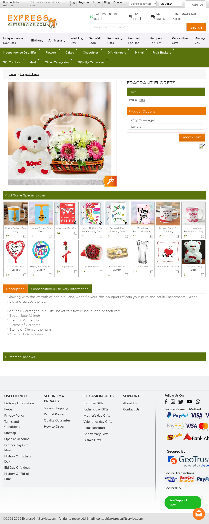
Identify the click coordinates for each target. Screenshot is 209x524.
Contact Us (131, 409)
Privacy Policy (14, 415)
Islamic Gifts (92, 440)
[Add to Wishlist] (201, 146)
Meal (32, 62)
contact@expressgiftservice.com (119, 519)
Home (12, 74)
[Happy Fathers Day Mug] (16, 213)
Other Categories (57, 62)
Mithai (139, 52)
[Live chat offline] (199, 514)
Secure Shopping (56, 408)
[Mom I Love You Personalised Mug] (194, 213)
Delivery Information (19, 403)
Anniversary (56, 40)
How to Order (54, 426)
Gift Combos (11, 62)
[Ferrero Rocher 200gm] (117, 251)
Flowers (51, 52)
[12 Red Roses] (92, 251)
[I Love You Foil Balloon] (16, 251)
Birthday (37, 40)
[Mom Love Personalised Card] (143, 213)
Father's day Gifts (95, 409)
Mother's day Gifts (96, 415)
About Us (130, 403)
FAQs (8, 409)
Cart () (197, 4)
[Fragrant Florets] (109, 181)
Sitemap (10, 433)
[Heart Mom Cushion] (168, 251)
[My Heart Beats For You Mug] (168, 213)
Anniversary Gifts (95, 434)
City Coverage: (143, 120)
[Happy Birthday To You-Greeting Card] (92, 213)
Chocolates (91, 52)
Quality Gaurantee (57, 420)
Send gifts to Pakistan (11, 4)
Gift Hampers (117, 52)
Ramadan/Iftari (94, 427)
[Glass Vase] (143, 251)
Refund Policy (54, 414)
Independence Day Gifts (20, 52)
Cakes (70, 52)
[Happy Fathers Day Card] (41, 213)
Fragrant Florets (29, 74)
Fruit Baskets (161, 52)
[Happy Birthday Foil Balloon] (41, 251)
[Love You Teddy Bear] (194, 251)
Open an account (16, 439)
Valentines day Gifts (97, 421)
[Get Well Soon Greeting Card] (117, 213)
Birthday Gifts (93, 403)
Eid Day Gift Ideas (17, 467)
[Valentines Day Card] (66, 213)
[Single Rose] (66, 251)
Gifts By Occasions (91, 62)
